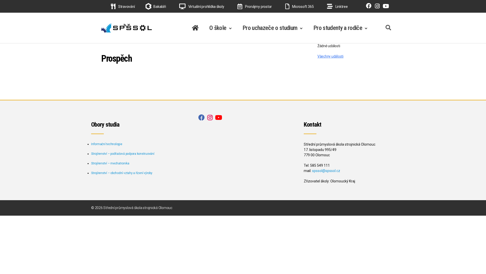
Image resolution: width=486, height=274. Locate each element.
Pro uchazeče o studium (269, 27)
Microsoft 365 (303, 7)
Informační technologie (106, 144)
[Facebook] (368, 7)
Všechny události (330, 56)
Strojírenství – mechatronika (110, 163)
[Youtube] (384, 7)
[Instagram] (376, 7)
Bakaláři (159, 7)
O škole (217, 27)
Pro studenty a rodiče (337, 27)
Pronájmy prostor (258, 7)
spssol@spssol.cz (326, 171)
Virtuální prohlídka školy (206, 7)
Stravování (126, 7)
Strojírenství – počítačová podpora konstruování (122, 154)
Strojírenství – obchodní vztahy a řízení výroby (121, 173)
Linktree (341, 7)
